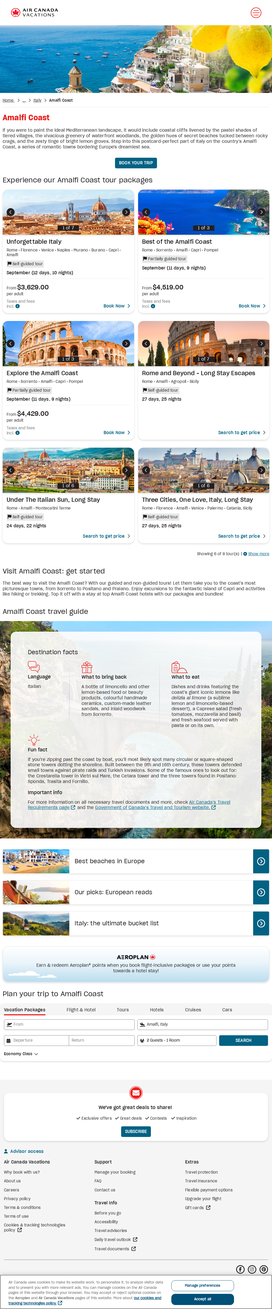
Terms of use (16, 1216)
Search (244, 1040)
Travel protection (201, 1172)
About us (12, 1181)
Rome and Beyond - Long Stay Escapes (199, 373)
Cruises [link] (193, 1010)
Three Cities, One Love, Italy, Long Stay (197, 500)
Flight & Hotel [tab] (81, 1010)
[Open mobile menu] (256, 12)
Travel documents (112, 1249)
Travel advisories (111, 1231)
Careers (11, 1190)
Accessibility (106, 1222)
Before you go (108, 1213)
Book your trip (136, 163)
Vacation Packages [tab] (24, 1010)
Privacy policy (17, 1199)
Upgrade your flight (203, 1199)
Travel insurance (201, 1181)
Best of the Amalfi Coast (177, 242)
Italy (37, 100)
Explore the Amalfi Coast (42, 373)
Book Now (114, 306)
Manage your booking (115, 1172)
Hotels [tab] (157, 1010)
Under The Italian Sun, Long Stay (53, 500)
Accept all (202, 1299)
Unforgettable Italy (34, 242)
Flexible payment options (209, 1190)
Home (9, 100)
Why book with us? (22, 1172)
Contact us (105, 1190)
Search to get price (239, 433)
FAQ (98, 1181)
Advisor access (26, 1151)
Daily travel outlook (113, 1240)
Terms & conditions (22, 1208)
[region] (136, 1292)
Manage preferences (202, 1285)
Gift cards (195, 1208)
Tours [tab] (123, 1010)
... (24, 100)
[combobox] (69, 1024)
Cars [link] (227, 1010)
